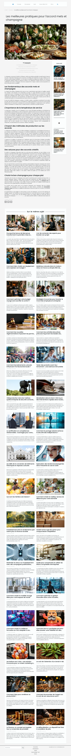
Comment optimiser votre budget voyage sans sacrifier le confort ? (18, 300)
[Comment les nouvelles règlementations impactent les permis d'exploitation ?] (21, 321)
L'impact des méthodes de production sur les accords (27, 68)
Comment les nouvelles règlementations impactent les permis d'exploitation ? (20, 333)
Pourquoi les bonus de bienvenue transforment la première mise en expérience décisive (18, 235)
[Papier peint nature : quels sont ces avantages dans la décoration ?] (59, 104)
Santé (35, 4)
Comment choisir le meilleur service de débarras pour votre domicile (50, 497)
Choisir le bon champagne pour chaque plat (27, 72)
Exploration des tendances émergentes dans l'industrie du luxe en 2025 (50, 465)
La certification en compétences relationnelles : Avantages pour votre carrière (20, 432)
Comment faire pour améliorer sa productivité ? (18, 695)
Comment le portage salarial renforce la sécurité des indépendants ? (49, 432)
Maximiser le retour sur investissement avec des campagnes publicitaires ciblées (20, 564)
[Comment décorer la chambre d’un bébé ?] (59, 142)
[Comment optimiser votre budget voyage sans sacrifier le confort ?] (21, 288)
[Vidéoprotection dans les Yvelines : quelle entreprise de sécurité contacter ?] (21, 387)
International (27, 4)
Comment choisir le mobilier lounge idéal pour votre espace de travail (19, 596)
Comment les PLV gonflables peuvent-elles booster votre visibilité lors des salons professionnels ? (50, 630)
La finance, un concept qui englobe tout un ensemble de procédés (19, 728)
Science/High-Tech (43, 4)
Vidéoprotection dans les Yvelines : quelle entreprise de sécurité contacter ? (20, 399)
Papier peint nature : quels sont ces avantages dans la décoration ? (59, 113)
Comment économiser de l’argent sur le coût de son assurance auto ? (49, 695)
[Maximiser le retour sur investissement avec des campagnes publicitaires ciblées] (21, 552)
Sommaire (27, 63)
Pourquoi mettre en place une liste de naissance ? (59, 95)
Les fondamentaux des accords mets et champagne (26, 64)
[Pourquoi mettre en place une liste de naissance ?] (59, 87)
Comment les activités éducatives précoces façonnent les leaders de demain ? (48, 333)
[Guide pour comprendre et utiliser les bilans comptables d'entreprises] (50, 552)
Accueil (6, 10)
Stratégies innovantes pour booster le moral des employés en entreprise (49, 300)
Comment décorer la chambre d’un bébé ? (59, 151)
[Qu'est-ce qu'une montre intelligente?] (59, 71)
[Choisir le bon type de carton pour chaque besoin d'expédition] (50, 519)
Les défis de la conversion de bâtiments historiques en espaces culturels (20, 465)
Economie (19, 4)
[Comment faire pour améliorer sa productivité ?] (21, 684)
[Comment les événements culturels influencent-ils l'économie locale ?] (21, 354)
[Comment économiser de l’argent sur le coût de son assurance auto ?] (50, 684)
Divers (52, 4)
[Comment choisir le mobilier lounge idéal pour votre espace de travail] (21, 585)
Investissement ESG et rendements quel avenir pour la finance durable (21, 530)
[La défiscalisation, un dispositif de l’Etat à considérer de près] (50, 716)
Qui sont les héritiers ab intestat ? (18, 497)
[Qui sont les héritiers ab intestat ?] (21, 486)
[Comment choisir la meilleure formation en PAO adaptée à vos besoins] (21, 618)
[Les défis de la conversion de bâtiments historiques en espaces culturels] (21, 453)
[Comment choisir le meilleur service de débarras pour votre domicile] (50, 486)
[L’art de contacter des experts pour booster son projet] (50, 222)
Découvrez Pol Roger (20, 195)
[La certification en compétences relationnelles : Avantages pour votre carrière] (21, 420)
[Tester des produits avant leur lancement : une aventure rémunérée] (50, 354)
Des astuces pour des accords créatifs (26, 70)
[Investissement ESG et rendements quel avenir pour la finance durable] (21, 519)
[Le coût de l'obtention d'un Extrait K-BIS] (50, 651)
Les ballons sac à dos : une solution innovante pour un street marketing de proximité (20, 663)
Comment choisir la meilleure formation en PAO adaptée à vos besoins (18, 630)
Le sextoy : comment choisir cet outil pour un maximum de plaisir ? (59, 132)
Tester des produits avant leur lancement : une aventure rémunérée (49, 366)
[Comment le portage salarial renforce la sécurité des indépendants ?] (50, 420)
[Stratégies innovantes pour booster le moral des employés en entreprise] (50, 288)
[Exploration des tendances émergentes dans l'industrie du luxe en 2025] (50, 453)
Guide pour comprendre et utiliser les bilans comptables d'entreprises (49, 563)
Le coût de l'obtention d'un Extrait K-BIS (50, 662)
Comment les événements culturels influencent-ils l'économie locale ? (19, 366)
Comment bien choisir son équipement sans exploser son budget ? (20, 267)
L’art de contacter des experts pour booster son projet (48, 234)
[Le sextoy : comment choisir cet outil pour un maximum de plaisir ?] (59, 122)
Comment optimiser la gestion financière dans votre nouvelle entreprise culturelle (47, 597)
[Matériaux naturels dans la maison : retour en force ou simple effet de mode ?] (50, 255)
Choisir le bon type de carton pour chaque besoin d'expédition (48, 530)
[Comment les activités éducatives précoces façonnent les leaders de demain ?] (50, 321)
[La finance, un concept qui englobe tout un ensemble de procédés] (21, 716)
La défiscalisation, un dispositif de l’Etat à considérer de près (50, 728)
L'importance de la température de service (26, 66)
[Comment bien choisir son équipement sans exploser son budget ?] (21, 255)
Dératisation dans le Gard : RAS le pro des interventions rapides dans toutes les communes (49, 399)
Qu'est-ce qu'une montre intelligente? (59, 78)
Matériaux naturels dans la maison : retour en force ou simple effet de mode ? (49, 267)
